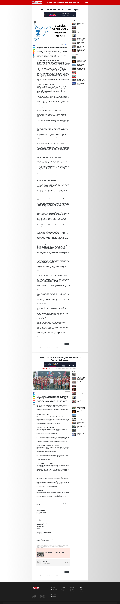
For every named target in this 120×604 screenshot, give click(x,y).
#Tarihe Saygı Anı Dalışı (40, 546)
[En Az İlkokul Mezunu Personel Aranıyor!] (51, 31)
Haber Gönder (42, 597)
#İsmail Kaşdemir (65, 545)
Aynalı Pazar (49, 2)
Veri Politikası (34, 597)
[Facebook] (32, 592)
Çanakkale (54, 2)
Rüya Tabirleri (82, 592)
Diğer (78, 2)
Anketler (81, 590)
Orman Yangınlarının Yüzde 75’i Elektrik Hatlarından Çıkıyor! (81, 61)
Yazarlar (53, 591)
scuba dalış (47, 430)
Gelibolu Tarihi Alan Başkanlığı (58, 406)
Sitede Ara (81, 589)
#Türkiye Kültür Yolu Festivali (48, 545)
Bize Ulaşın (54, 596)
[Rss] (41, 592)
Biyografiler (81, 591)
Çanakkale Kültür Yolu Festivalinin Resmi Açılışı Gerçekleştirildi (81, 28)
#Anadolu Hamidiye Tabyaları (54, 546)
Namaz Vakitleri (72, 591)
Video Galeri (54, 589)
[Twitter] (34, 592)
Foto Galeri (54, 587)
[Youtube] (37, 592)
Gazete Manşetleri (73, 597)
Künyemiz (54, 594)
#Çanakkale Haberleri (40, 545)
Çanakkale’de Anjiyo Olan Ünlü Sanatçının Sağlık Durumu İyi (81, 50)
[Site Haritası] (42, 592)
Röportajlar (71, 2)
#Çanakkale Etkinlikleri (40, 547)
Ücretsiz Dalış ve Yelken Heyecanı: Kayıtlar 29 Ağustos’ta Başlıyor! (81, 39)
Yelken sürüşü (39, 533)
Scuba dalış (38, 524)
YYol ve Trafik (72, 590)
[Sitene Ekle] (44, 592)
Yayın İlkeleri (34, 596)
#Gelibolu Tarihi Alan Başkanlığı (57, 545)
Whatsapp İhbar (42, 596)
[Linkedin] (39, 592)
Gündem (66, 2)
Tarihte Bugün (72, 592)
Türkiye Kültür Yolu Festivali (44, 404)
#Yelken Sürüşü (46, 546)
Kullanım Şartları (42, 595)
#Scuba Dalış (61, 546)
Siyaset (62, 2)
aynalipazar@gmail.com (46, 563)
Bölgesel (74, 2)
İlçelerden (59, 2)
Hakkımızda (34, 595)
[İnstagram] (36, 592)
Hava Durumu (72, 589)
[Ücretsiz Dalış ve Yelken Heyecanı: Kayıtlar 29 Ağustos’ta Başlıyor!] (51, 380)
